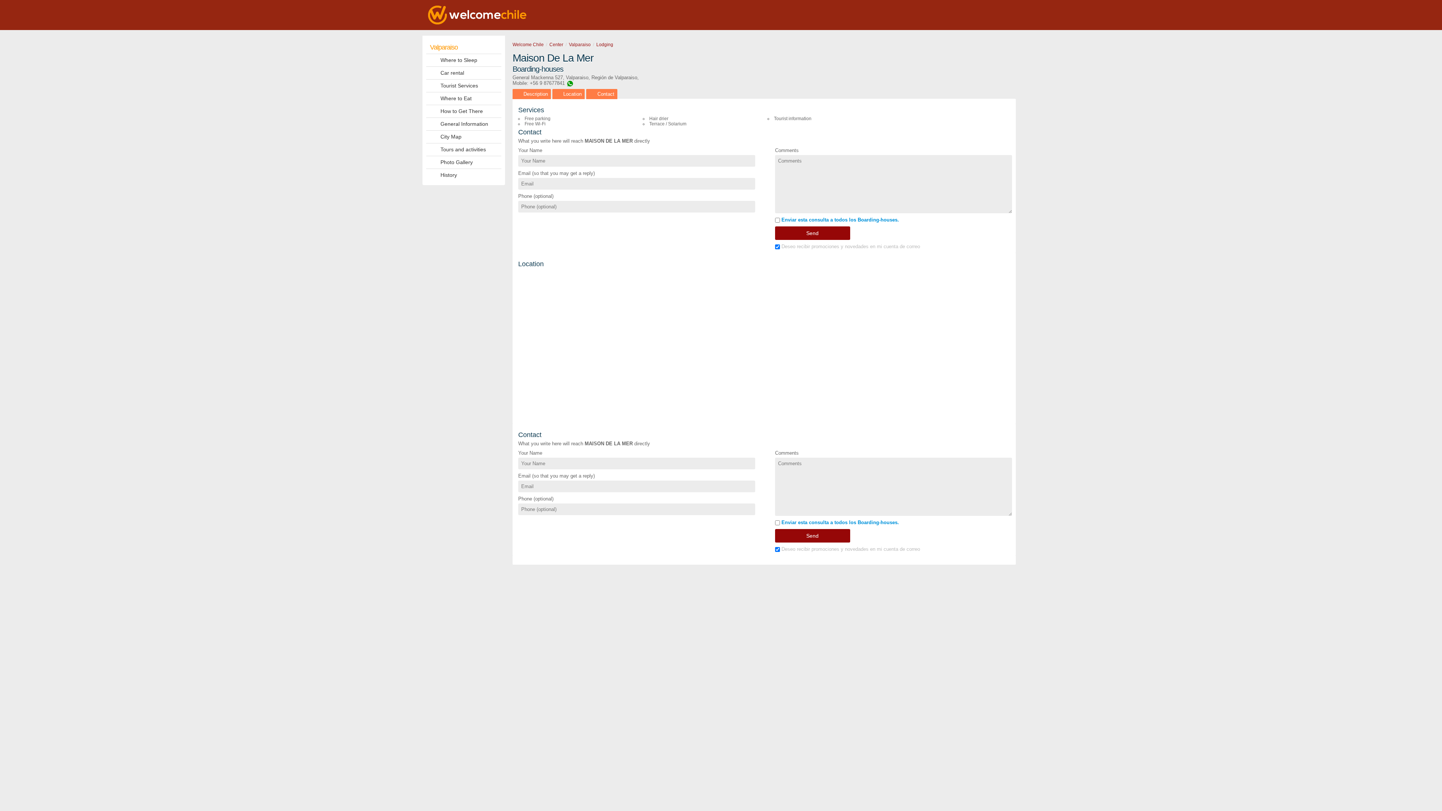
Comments (787, 150)
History (448, 175)
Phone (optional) (536, 196)
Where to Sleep (458, 60)
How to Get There (461, 111)
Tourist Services (459, 86)
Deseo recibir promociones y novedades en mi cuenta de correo (850, 246)
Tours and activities (463, 149)
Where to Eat (456, 98)
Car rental (452, 73)
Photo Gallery (456, 162)
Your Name (530, 150)
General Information (464, 124)
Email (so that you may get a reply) (556, 173)
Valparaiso (444, 47)
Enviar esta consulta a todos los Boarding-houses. (839, 220)
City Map (451, 137)
